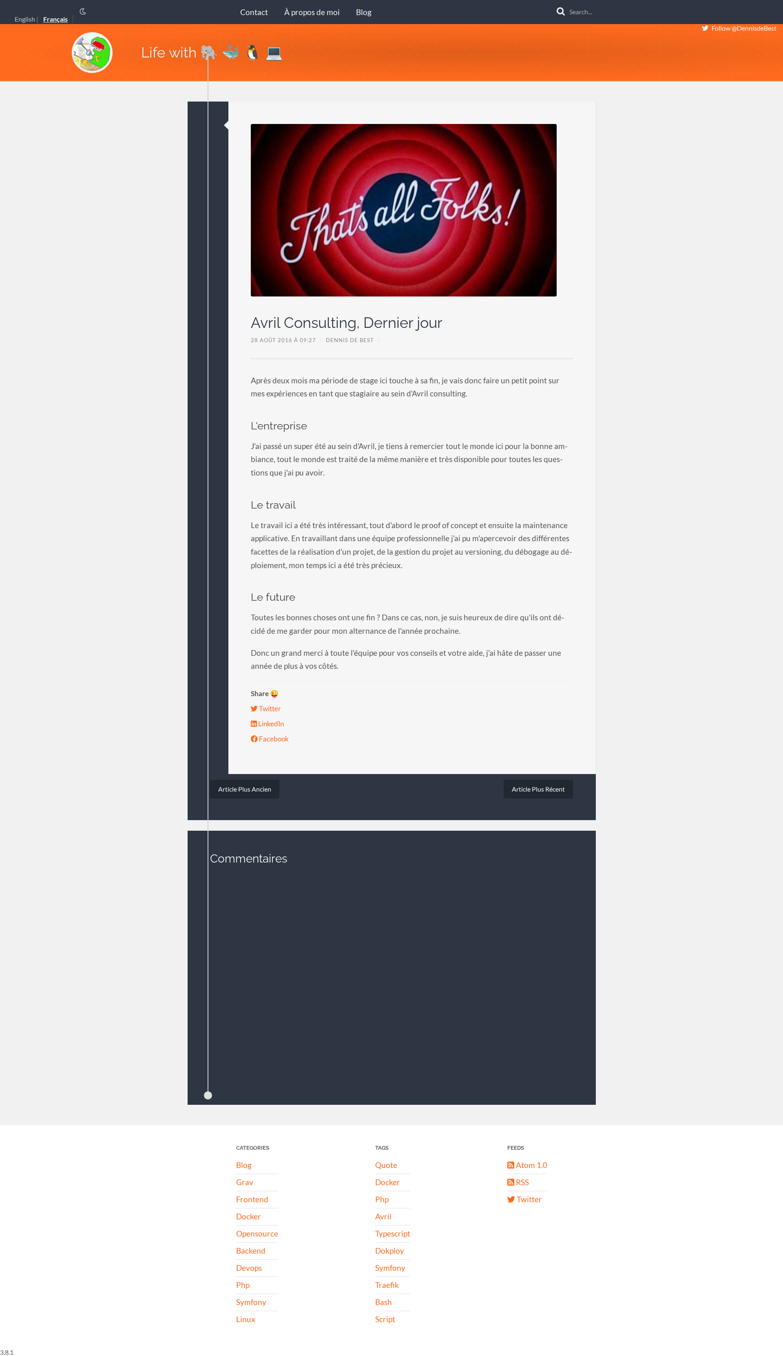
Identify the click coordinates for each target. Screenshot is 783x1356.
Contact (254, 12)
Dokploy (389, 1250)
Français (55, 19)
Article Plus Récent (538, 789)
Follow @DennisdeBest (744, 28)
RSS (521, 1182)
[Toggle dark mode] (82, 11)
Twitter (269, 708)
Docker (248, 1216)
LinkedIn (270, 723)
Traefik (387, 1285)
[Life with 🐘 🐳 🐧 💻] (92, 52)
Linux (245, 1319)
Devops (249, 1267)
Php (243, 1285)
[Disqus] (391, 979)
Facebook (273, 738)
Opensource (257, 1233)
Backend (250, 1250)
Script (385, 1319)
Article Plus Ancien (244, 789)
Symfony (251, 1302)
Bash (383, 1302)
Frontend (252, 1199)
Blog (364, 12)
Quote (386, 1165)
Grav (244, 1182)
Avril (383, 1216)
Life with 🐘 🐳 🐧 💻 (212, 52)
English (25, 19)
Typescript (392, 1233)
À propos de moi (312, 12)
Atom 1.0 (530, 1165)
